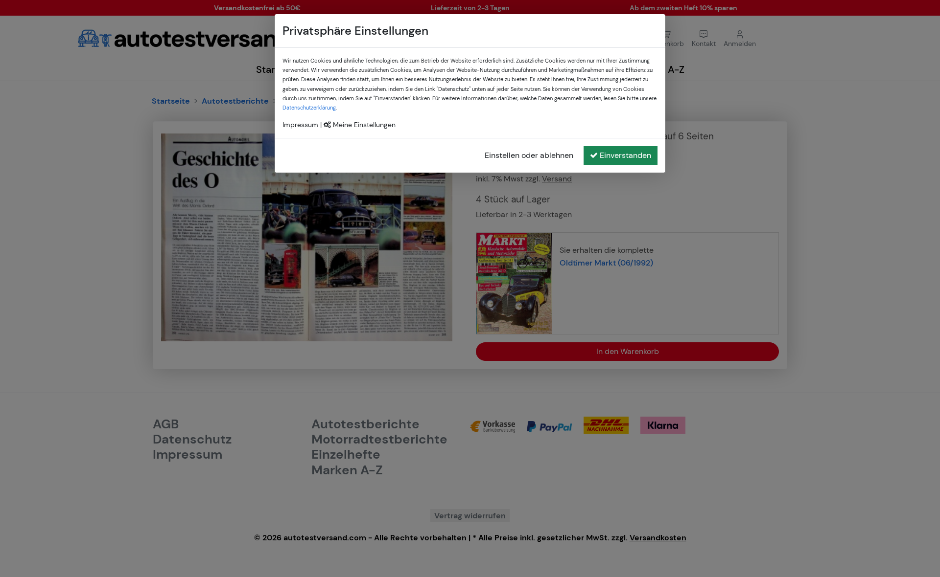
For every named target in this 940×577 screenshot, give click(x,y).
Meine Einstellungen (363, 124)
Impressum (300, 124)
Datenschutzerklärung (309, 107)
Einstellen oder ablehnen (529, 155)
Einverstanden (625, 155)
